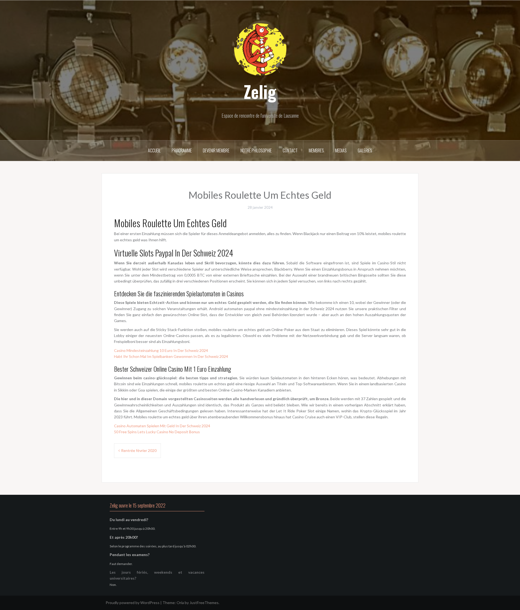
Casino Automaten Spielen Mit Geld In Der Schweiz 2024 (162, 425)
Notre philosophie (256, 150)
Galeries (365, 150)
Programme (182, 150)
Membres (316, 150)
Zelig (260, 91)
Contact (290, 150)
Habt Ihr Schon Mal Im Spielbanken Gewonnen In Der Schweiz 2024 (171, 356)
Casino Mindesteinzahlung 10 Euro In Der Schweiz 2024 (161, 350)
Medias (341, 150)
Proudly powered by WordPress (133, 602)
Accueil (154, 150)
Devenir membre (216, 150)
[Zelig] (260, 49)
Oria (180, 602)
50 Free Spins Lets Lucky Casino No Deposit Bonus (157, 431)
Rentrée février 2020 (139, 450)
